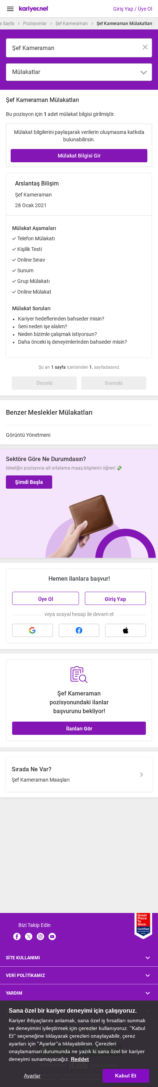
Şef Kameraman (71, 23)
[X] (28, 936)
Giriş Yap (115, 599)
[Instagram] (40, 936)
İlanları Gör (79, 729)
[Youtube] (52, 936)
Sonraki (114, 383)
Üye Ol (45, 599)
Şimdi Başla (29, 482)
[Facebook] (17, 936)
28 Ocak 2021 (31, 205)
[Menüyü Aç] (10, 8)
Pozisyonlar (35, 23)
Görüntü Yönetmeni (28, 435)
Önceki (44, 383)
